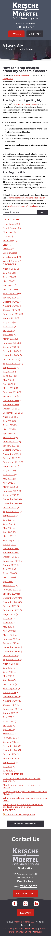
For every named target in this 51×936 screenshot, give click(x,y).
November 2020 (11, 553)
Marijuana (8, 240)
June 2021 (8, 524)
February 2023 (10, 442)
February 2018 (10, 688)
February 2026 (10, 293)
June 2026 (8, 277)
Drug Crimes (8, 78)
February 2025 (10, 343)
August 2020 (9, 565)
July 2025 (8, 322)
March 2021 (8, 536)
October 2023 (10, 409)
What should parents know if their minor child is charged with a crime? (23, 805)
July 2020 (8, 569)
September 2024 (11, 363)
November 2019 (11, 602)
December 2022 (11, 450)
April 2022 (8, 483)
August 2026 (9, 269)
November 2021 (11, 503)
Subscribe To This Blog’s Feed (20, 814)
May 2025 (8, 330)
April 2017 (8, 729)
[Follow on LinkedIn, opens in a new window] (36, 903)
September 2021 (11, 511)
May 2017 (7, 725)
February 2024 (10, 392)
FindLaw (38, 931)
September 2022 (11, 462)
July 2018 (7, 668)
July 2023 (8, 421)
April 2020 (8, 581)
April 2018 (8, 680)
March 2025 (9, 339)
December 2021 (11, 499)
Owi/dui (7, 249)
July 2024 (8, 372)
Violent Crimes (10, 261)
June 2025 (8, 326)
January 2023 (10, 446)
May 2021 (7, 528)
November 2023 (11, 405)
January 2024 (10, 396)
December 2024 (11, 351)
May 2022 (8, 479)
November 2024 (11, 355)
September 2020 (11, 561)
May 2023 (8, 429)
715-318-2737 (25, 26)
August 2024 (9, 367)
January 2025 (9, 347)
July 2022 (8, 470)
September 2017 (11, 709)
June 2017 (8, 721)
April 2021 (8, 532)
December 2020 (11, 548)
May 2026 (8, 281)
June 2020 (8, 573)
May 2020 (8, 577)
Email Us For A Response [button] (27, 824)
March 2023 (9, 437)
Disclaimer (8, 928)
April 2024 (8, 384)
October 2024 (10, 359)
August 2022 (9, 466)
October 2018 (10, 655)
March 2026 (9, 289)
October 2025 (10, 310)
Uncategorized (10, 257)
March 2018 (8, 684)
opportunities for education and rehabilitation (25, 197)
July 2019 (7, 618)
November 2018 (11, 651)
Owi (5, 244)
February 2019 (10, 639)
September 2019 (11, 610)
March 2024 (9, 388)
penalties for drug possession (25, 104)
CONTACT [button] (36, 34)
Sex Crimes (8, 253)
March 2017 (8, 734)
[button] (16, 34)
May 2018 (7, 676)
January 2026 (9, 298)
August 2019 (9, 614)
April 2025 (8, 335)
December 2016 (11, 746)
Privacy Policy (31, 928)
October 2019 (9, 606)
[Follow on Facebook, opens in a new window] (14, 903)
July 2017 (7, 717)
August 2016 (9, 762)
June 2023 (8, 425)
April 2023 (8, 433)
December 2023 (11, 400)
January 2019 (9, 643)
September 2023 (11, 413)
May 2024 (8, 380)
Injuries (6, 236)
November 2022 (11, 454)
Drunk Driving (10, 228)
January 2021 (9, 544)
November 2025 (11, 306)
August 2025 (9, 318)
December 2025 (11, 302)
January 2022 (10, 495)
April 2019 (8, 631)
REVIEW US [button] (25, 913)
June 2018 (8, 672)
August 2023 (9, 417)
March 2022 (9, 487)
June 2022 (8, 474)
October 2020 (10, 557)
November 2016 (11, 750)
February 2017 (10, 738)
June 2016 (8, 771)
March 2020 (9, 586)
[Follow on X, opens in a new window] (25, 903)
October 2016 (9, 754)
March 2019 (8, 635)
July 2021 (7, 520)
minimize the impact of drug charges (23, 206)
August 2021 (9, 516)
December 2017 (11, 697)
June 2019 (8, 623)
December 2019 (11, 598)
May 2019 (7, 627)
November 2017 (11, 701)
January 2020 (10, 594)
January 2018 (9, 692)
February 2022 (10, 491)
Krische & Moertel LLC (23, 75)
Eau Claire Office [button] (25, 893)
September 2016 (11, 758)
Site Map (19, 928)
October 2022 (10, 458)
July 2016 (7, 767)
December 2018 (11, 647)
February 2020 (10, 590)
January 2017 (9, 742)
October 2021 (9, 507)
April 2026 (8, 285)
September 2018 (11, 659)
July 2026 (8, 273)
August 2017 (9, 713)
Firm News (8, 232)
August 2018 (9, 664)
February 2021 (10, 540)
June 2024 (8, 376)
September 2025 (11, 314)
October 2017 (9, 705)
